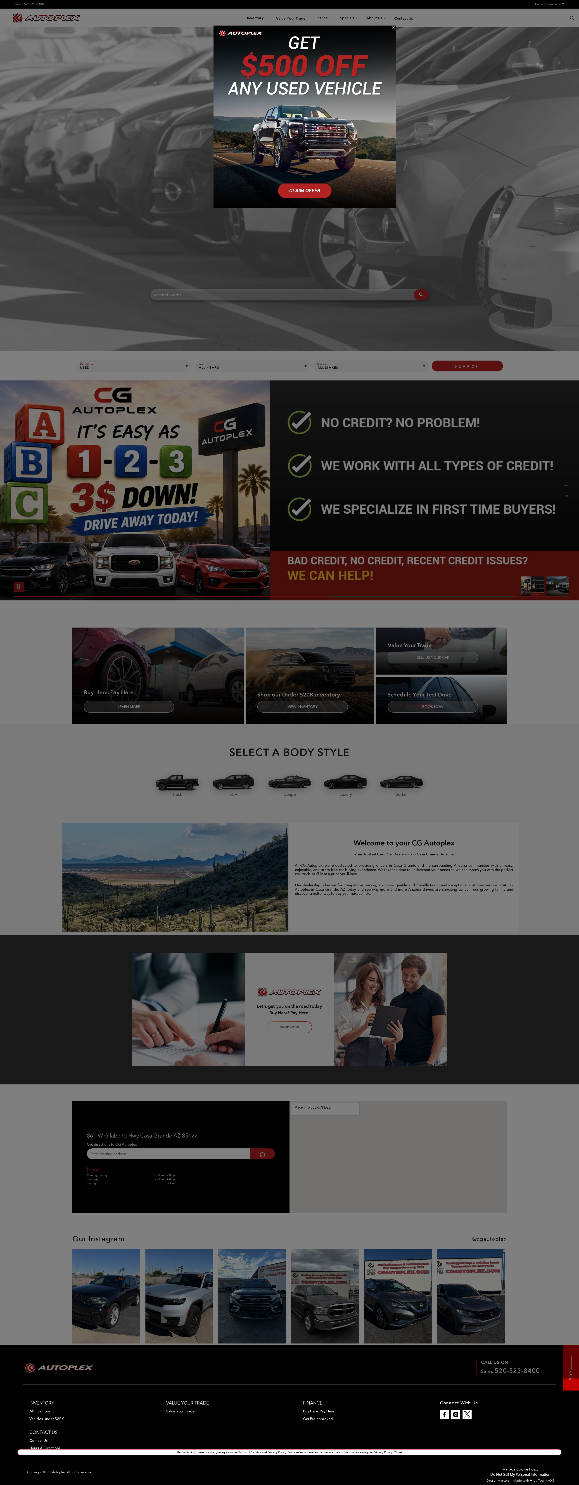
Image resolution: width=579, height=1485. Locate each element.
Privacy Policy (277, 1452)
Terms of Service (250, 1452)
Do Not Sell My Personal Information (520, 1474)
